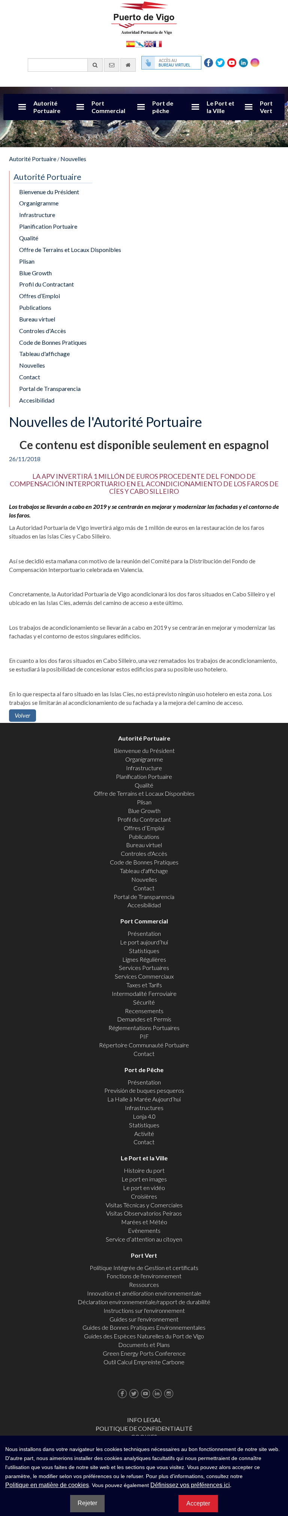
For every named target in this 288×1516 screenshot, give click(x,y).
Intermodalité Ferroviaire (144, 993)
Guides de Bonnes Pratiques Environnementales (144, 1327)
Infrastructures (144, 1107)
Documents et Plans (144, 1344)
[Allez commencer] (128, 65)
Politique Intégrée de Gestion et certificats (144, 1267)
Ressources (144, 1284)
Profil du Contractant (46, 284)
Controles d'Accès (42, 330)
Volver (22, 715)
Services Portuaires (144, 967)
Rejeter (87, 1503)
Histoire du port (144, 1170)
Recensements (144, 1010)
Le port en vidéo (144, 1187)
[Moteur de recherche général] (95, 65)
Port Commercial (108, 107)
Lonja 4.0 (144, 1116)
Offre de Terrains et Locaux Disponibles (70, 249)
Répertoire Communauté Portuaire (144, 1044)
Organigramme (38, 203)
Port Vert (266, 107)
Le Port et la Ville (220, 107)
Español (130, 43)
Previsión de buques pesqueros (144, 1090)
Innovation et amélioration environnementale (144, 1293)
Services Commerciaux (144, 976)
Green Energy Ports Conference (144, 1353)
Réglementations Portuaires (144, 1027)
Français (157, 43)
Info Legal (144, 1419)
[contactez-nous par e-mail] (111, 65)
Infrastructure (37, 214)
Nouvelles (73, 158)
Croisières (144, 1196)
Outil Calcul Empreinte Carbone (144, 1361)
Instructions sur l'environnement (144, 1310)
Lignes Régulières (144, 959)
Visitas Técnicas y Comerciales (144, 1204)
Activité (144, 1133)
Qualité (28, 237)
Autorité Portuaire (46, 107)
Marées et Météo (144, 1221)
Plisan (26, 261)
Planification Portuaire (48, 226)
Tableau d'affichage (44, 353)
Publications (35, 307)
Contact (29, 376)
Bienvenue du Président (49, 191)
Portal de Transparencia (50, 388)
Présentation (144, 933)
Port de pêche (162, 107)
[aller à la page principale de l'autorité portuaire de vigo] (144, 17)
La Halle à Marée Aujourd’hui (144, 1099)
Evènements (144, 1230)
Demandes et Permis (144, 1019)
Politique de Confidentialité (144, 1428)
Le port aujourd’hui (144, 942)
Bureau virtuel (37, 319)
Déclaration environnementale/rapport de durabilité (144, 1301)
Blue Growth (35, 272)
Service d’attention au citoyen (144, 1239)
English (148, 43)
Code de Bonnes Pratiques (53, 342)
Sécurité (144, 1002)
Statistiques (144, 950)
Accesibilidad (36, 400)
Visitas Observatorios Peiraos (144, 1213)
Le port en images (144, 1179)
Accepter (198, 1503)
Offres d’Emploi (39, 295)
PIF (144, 1036)
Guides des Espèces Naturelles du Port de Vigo (144, 1336)
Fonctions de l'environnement (144, 1275)
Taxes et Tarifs (144, 984)
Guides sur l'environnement (144, 1319)
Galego (139, 43)
